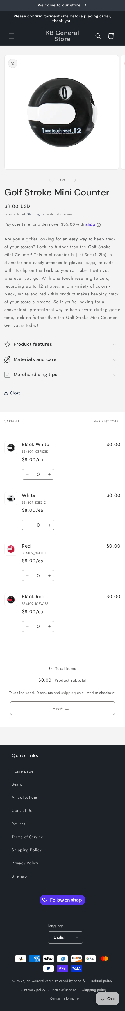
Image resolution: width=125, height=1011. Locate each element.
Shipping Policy (27, 850)
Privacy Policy (25, 863)
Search (18, 784)
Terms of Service (27, 837)
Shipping (33, 214)
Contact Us (22, 810)
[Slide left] (49, 180)
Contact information (65, 998)
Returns (18, 824)
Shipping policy (94, 989)
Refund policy (101, 980)
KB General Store (40, 980)
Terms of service (63, 989)
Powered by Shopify (70, 980)
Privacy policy (35, 989)
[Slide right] (75, 180)
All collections (25, 797)
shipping (68, 693)
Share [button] (15, 393)
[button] (11, 36)
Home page (22, 771)
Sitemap (19, 876)
